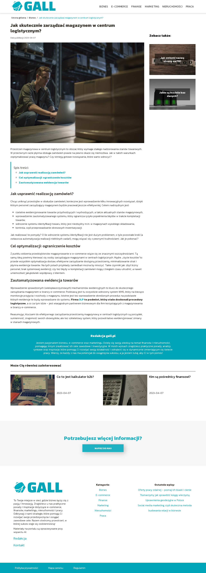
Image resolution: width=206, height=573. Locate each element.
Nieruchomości (172, 6)
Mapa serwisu (55, 568)
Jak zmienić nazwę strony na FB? (172, 59)
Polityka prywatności (26, 568)
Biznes (103, 6)
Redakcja (20, 538)
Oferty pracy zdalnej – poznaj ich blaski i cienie (164, 490)
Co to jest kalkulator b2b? (75, 377)
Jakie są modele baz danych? (172, 94)
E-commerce (119, 6)
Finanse (136, 6)
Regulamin (79, 568)
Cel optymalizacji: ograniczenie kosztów (45, 177)
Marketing (152, 6)
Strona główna (19, 17)
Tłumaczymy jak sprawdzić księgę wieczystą (165, 495)
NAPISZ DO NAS (103, 448)
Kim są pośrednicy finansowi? (170, 377)
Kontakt (19, 545)
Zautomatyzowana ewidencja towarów (44, 182)
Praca (190, 6)
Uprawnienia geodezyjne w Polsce (164, 500)
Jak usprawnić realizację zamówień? (42, 172)
